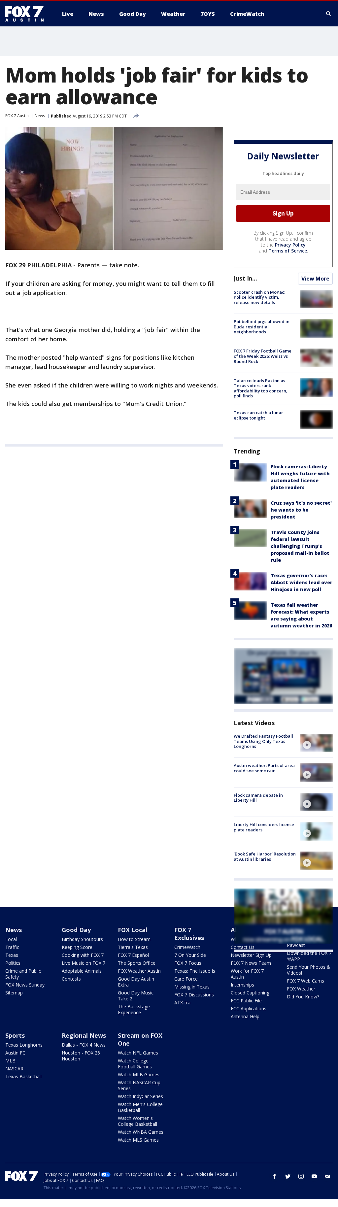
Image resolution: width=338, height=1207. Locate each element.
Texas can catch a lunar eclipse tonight (258, 415)
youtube (314, 1176)
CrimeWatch (187, 947)
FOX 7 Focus (187, 963)
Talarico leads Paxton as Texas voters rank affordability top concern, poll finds (260, 388)
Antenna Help (245, 1016)
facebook (274, 1176)
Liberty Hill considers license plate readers (264, 827)
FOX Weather (301, 989)
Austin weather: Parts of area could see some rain (264, 768)
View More (315, 278)
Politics (12, 963)
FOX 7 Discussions (194, 994)
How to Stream (134, 939)
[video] (316, 743)
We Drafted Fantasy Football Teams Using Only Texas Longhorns (263, 741)
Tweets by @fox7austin (262, 960)
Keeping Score (77, 947)
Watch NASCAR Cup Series (139, 1085)
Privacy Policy (290, 245)
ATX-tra (182, 1002)
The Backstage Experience (134, 1009)
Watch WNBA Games (140, 1132)
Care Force (186, 979)
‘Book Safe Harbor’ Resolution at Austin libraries (265, 856)
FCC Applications (248, 1008)
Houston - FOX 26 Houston (81, 1056)
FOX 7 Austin (17, 115)
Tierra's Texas (133, 947)
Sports (15, 1035)
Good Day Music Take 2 (135, 995)
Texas (11, 955)
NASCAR (14, 1068)
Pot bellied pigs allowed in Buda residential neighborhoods (261, 327)
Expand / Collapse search (329, 13)
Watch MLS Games (138, 1140)
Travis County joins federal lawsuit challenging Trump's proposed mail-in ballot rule (300, 546)
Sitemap (14, 992)
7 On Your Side (190, 955)
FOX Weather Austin (139, 971)
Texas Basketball (23, 1076)
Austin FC (15, 1053)
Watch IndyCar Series (140, 1096)
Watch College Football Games (135, 1063)
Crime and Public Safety (23, 974)
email (327, 1176)
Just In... (245, 278)
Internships (242, 985)
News (40, 115)
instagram (301, 1176)
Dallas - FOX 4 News (84, 1045)
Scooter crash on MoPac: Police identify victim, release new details (259, 297)
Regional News (84, 1035)
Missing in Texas (192, 987)
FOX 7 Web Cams (305, 981)
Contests (71, 979)
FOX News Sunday (25, 985)
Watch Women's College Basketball (137, 1121)
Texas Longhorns (24, 1045)
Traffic (12, 947)
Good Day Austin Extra (136, 982)
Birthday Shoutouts (82, 939)
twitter (288, 1176)
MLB (10, 1060)
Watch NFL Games (138, 1053)
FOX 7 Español (133, 955)
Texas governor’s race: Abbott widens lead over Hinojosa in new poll (301, 582)
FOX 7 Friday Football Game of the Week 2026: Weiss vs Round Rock (262, 356)
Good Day (76, 930)
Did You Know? (303, 996)
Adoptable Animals (82, 971)
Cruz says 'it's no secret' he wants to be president (301, 510)
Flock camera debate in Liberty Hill (258, 797)
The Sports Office (136, 963)
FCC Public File (246, 1000)
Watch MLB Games (138, 1074)
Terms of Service (287, 251)
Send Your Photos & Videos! (308, 970)
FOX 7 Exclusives (189, 934)
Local (11, 939)
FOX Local (132, 930)
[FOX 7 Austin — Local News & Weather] (27, 14)
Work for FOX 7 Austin (247, 974)
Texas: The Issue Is (194, 971)
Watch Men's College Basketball (140, 1107)
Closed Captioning (250, 992)
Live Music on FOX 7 (83, 963)
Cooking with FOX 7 (83, 955)
